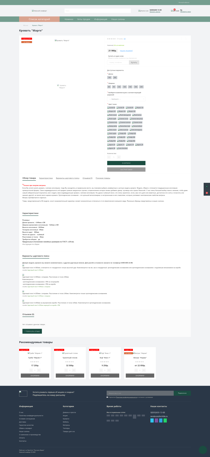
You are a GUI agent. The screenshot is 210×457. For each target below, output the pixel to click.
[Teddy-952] (121, 141)
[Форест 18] (139, 107)
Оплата (22, 438)
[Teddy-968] (131, 141)
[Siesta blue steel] (124, 126)
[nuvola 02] (111, 107)
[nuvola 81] (130, 107)
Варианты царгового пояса (67, 178)
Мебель (66, 422)
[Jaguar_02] (111, 144)
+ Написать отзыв (32, 331)
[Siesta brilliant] (136, 126)
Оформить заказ (185, 12)
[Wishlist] (183, 39)
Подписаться (182, 393)
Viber (156, 420)
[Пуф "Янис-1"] (105, 353)
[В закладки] (48, 350)
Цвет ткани (112, 104)
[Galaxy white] (112, 126)
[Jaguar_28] (111, 148)
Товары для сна (69, 431)
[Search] (129, 11)
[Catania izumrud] (124, 122)
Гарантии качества (26, 425)
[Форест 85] (131, 111)
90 (114, 87)
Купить (134, 62)
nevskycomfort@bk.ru (159, 416)
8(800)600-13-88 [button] (157, 412)
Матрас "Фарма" (140, 358)
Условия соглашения (27, 419)
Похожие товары (103, 178)
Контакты (22, 441)
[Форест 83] (121, 111)
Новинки (69, 19)
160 (130, 87)
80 (109, 87)
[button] (207, 192)
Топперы (66, 428)
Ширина (111, 83)
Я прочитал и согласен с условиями (130, 397)
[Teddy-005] (122, 133)
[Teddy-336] (131, 137)
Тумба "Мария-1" (35, 358)
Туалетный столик (70, 358)
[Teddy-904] (111, 141)
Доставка (22, 422)
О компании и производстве (30, 435)
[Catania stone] (137, 122)
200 (115, 77)
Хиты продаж (83, 19)
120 (119, 87)
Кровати (66, 419)
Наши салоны (118, 19)
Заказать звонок (155, 12)
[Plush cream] (112, 115)
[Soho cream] (112, 130)
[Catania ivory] (112, 122)
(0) (125, 39)
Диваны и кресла (69, 412)
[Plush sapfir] (111, 118)
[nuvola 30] (120, 107)
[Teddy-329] (121, 137)
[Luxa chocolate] (122, 148)
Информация (100, 19)
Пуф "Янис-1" (105, 358)
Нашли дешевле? (126, 51)
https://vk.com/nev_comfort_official (134, 417)
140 (124, 87)
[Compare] (188, 39)
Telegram (160, 420)
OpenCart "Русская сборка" (35, 450)
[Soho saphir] (112, 133)
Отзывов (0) (87, 178)
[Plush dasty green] (124, 115)
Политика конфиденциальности (126, 397)
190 (109, 77)
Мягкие (25, 25)
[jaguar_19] (130, 144)
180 (136, 87)
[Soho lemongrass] (136, 130)
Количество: (111, 153)
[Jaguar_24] (139, 144)
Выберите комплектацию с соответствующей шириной (124, 93)
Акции (65, 415)
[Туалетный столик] (70, 353)
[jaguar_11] (120, 144)
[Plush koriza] (137, 115)
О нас (21, 412)
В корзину (126, 163)
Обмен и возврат (25, 428)
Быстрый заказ (126, 169)
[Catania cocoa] (123, 118)
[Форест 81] (111, 111)
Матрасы (66, 425)
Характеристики (46, 178)
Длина (110, 74)
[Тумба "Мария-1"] (35, 353)
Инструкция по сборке (30, 244)
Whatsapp (165, 420)
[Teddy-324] (111, 137)
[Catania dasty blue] (136, 118)
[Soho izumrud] (123, 130)
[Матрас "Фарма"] (140, 353)
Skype (152, 420)
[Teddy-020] (131, 133)
